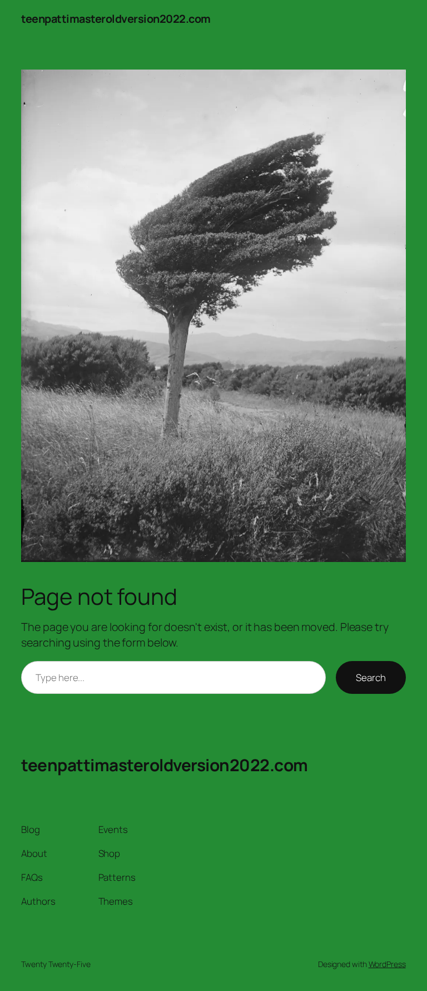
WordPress (387, 964)
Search (370, 677)
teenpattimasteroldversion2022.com (116, 18)
